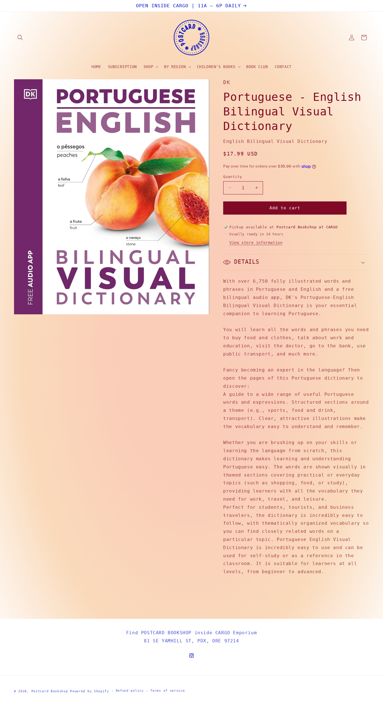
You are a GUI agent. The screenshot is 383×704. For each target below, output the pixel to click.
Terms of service (167, 691)
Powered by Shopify (89, 691)
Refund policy (130, 691)
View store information (255, 242)
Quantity (232, 177)
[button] (20, 37)
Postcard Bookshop (49, 691)
